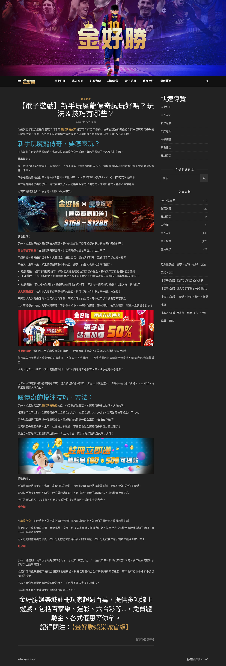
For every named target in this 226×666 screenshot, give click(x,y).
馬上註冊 (60, 81)
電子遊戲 (130, 81)
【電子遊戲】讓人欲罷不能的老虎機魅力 (184, 288)
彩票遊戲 (95, 81)
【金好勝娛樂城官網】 (102, 627)
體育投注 (148, 81)
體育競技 (166, 249)
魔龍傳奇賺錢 (49, 405)
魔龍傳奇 (25, 520)
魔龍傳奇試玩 (69, 129)
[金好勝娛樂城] (113, 36)
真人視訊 (77, 81)
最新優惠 (166, 81)
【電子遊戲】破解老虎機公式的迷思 (182, 280)
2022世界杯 (168, 200)
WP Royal (31, 659)
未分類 (165, 224)
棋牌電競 (113, 81)
